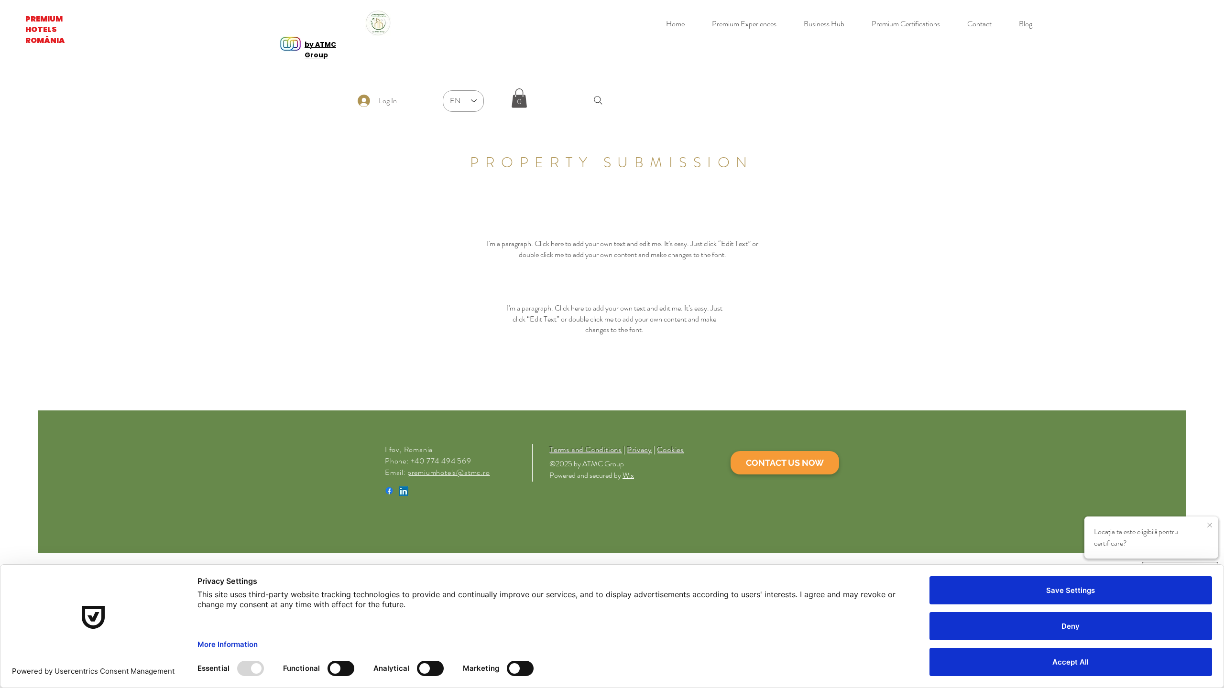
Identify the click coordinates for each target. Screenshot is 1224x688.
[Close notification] (1209, 525)
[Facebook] (389, 490)
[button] (519, 98)
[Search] (597, 100)
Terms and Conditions (585, 449)
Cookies (670, 449)
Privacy (639, 449)
